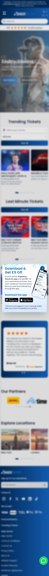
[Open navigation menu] (4, 13)
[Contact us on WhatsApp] (43, 560)
